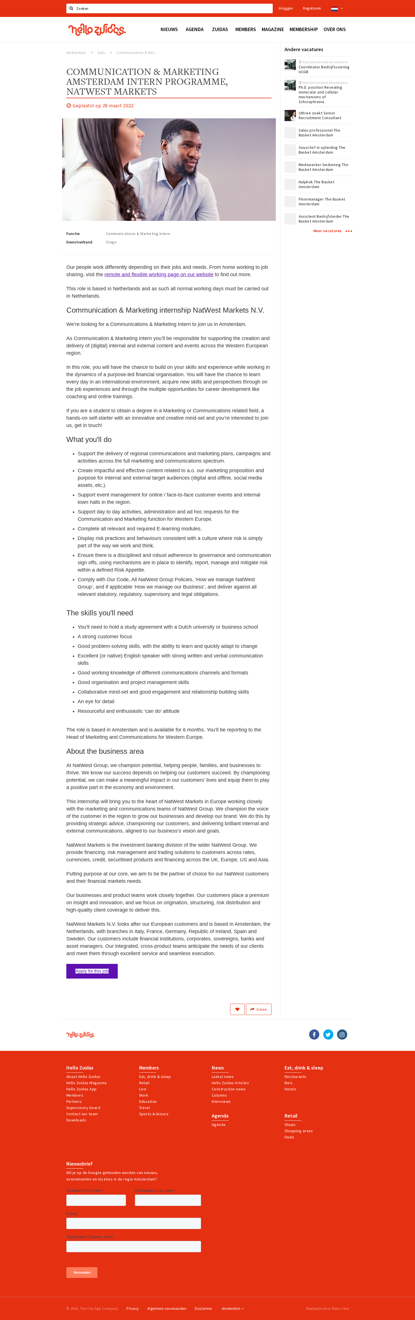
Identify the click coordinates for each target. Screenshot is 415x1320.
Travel (144, 1107)
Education (148, 1101)
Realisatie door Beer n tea (327, 1308)
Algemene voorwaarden (167, 1308)
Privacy (132, 1308)
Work (143, 1095)
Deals (289, 1137)
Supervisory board (83, 1107)
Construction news (229, 1089)
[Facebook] (314, 1034)
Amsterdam (231, 1308)
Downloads (76, 1120)
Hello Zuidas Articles (230, 1082)
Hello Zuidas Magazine (86, 1082)
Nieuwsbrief (79, 1164)
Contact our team (82, 1113)
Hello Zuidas (79, 1068)
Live (143, 1089)
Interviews (221, 1101)
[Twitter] (328, 1034)
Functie (73, 233)
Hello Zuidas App (81, 1089)
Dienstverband (79, 242)
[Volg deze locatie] (237, 1009)
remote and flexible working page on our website (158, 274)
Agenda (220, 1116)
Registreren (312, 8)
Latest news (223, 1076)
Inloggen (286, 8)
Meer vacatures (328, 230)
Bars (289, 1082)
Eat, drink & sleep (304, 1068)
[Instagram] (342, 1034)
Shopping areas (299, 1130)
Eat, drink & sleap (155, 1076)
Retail (144, 1082)
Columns (219, 1095)
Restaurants (296, 1076)
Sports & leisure (154, 1113)
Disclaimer (203, 1308)
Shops (290, 1124)
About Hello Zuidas (83, 1076)
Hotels (290, 1089)
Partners (74, 1101)
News (218, 1068)
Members (74, 1095)
